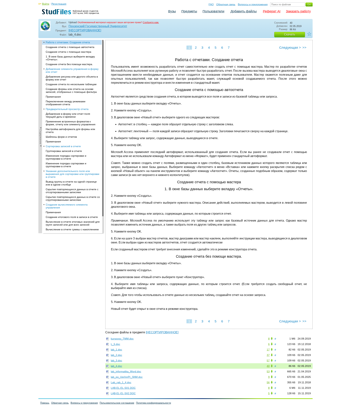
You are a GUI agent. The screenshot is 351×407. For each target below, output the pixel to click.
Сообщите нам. (151, 22)
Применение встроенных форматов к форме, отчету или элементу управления (70, 123)
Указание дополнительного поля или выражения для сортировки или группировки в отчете (72, 174)
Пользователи (213, 11)
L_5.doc (115, 344)
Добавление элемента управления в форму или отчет (72, 70)
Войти (45, 3)
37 (268, 355)
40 (268, 366)
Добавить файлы (244, 11)
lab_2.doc (116, 355)
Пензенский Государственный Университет (98, 26)
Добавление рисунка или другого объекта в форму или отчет (72, 78)
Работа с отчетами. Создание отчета (68, 42)
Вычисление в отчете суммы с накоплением (72, 229)
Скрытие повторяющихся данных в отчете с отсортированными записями (72, 191)
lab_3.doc (116, 360)
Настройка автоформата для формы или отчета (70, 130)
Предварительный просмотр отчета (67, 109)
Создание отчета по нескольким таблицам (71, 84)
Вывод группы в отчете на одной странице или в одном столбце (71, 183)
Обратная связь (225, 4)
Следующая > (290, 47)
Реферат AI (271, 11)
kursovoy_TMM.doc (122, 338)
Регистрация (58, 3)
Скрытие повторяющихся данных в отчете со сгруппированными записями (73, 198)
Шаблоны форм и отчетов (61, 136)
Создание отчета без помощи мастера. (69, 64)
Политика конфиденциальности (153, 403)
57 (268, 360)
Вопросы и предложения (253, 4)
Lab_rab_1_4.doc (121, 382)
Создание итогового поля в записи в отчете (72, 217)
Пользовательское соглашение (117, 403)
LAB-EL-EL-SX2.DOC (123, 393)
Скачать (289, 34)
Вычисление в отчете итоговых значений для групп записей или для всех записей (73, 223)
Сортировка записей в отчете (63, 146)
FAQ (211, 4)
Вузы (172, 11)
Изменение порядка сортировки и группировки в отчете (66, 157)
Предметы (189, 11)
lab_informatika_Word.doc (126, 371)
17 (268, 349)
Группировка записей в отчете (64, 151)
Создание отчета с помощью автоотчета (70, 47)
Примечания (53, 96)
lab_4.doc (116, 366)
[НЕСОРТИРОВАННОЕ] (85, 30)
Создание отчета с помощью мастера (68, 51)
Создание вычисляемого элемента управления (67, 206)
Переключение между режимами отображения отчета (65, 103)
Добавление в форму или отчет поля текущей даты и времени (68, 115)
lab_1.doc (116, 349)
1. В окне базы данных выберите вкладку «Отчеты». (70, 58)
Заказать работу (298, 11)
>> (304, 47)
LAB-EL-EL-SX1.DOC (123, 387)
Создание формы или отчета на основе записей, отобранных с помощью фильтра (71, 90)
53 (268, 371)
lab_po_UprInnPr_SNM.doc (127, 376)
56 (268, 382)
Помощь (44, 403)
